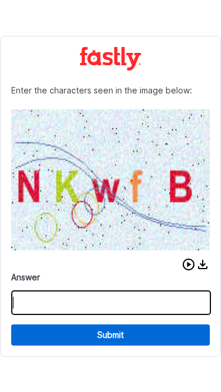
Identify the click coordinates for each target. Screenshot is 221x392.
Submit (110, 335)
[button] (189, 264)
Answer (25, 277)
